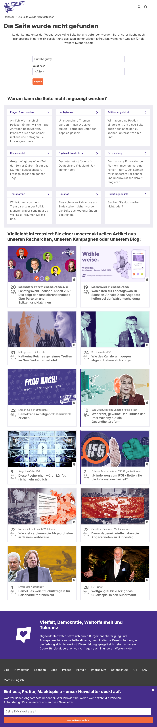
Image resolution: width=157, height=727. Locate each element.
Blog (7, 669)
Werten (120, 648)
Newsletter (21, 669)
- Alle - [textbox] (39, 71)
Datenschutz (119, 669)
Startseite (9, 16)
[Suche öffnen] (139, 7)
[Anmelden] (145, 7)
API (135, 669)
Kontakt (81, 669)
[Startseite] (14, 6)
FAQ (144, 669)
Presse (66, 669)
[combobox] (78, 71)
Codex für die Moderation (56, 648)
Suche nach (39, 66)
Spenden (40, 669)
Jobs (54, 669)
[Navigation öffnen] (151, 7)
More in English (14, 680)
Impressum (98, 669)
